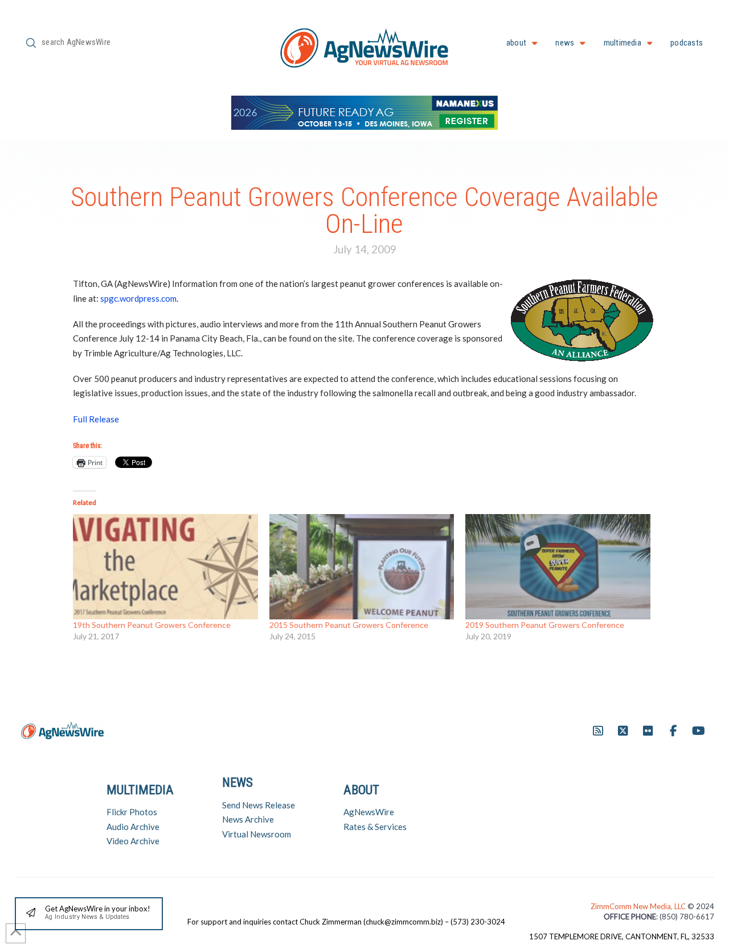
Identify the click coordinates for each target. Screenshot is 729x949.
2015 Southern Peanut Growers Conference (348, 625)
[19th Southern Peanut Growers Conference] (165, 566)
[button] (89, 914)
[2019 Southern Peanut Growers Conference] (557, 566)
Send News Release (258, 805)
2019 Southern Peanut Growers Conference (544, 625)
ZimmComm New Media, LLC (639, 906)
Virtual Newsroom (256, 834)
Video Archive (133, 841)
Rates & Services (375, 826)
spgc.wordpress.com (138, 298)
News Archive (248, 819)
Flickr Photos (132, 812)
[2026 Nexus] (364, 111)
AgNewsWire (368, 812)
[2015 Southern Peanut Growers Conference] (361, 566)
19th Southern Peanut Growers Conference (152, 625)
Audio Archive (133, 826)
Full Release (96, 419)
